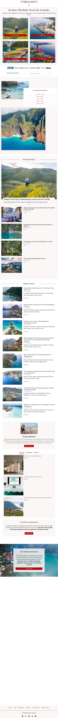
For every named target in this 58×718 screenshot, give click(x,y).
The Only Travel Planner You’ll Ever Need (32, 476)
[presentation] (29, 181)
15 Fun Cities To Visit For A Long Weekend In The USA (37, 241)
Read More (25, 213)
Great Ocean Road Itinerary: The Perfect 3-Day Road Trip (39, 289)
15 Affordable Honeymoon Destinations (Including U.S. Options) (38, 225)
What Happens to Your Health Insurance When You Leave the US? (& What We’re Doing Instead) (39, 339)
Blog (15, 707)
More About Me (29, 446)
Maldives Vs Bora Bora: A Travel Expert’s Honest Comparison (39, 405)
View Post (26, 458)
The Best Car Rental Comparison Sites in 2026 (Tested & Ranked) (39, 389)
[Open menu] (29, 5)
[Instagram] (26, 716)
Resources (21, 707)
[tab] (28, 204)
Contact (28, 707)
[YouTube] (35, 716)
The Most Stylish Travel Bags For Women (33, 456)
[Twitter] (32, 716)
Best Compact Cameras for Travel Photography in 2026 (39, 305)
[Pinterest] (29, 716)
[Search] (49, 73)
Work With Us (36, 707)
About (10, 707)
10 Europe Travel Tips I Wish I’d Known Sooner (21, 199)
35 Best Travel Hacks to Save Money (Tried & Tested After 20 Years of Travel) (39, 208)
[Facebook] (22, 716)
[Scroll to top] (54, 714)
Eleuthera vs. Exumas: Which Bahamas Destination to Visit (36, 322)
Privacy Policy (45, 707)
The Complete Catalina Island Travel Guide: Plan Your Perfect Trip (39, 372)
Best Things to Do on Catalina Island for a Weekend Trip (37, 355)
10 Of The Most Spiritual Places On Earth (34, 258)
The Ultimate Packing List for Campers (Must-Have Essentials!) (37, 497)
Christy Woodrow (28, 210)
